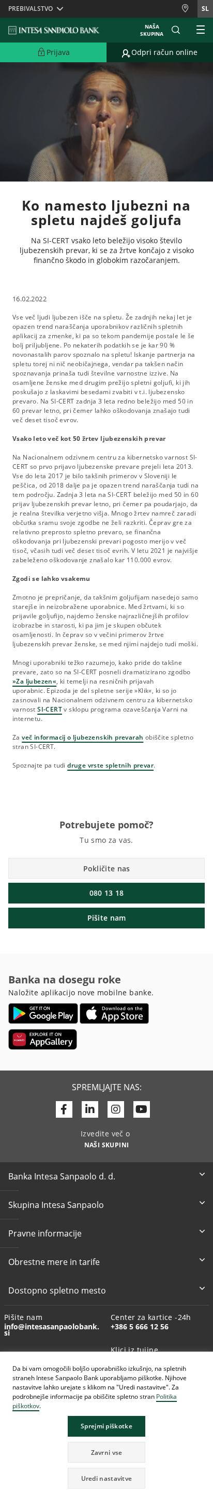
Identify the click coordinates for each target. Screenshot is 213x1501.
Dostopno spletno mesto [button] (57, 1290)
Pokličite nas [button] (106, 868)
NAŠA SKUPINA (151, 30)
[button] (205, 1361)
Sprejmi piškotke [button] (106, 1426)
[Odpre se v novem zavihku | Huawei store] (42, 1039)
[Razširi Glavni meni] (200, 30)
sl (205, 8)
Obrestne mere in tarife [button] (54, 1262)
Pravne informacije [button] (45, 1233)
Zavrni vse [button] (107, 1452)
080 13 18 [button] (106, 893)
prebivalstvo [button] (30, 8)
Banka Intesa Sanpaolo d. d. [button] (61, 1176)
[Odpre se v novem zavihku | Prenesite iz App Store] (114, 1013)
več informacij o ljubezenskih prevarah (82, 737)
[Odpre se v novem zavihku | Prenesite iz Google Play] (43, 1013)
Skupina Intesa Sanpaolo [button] (56, 1205)
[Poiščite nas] (189, 8)
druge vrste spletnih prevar (110, 765)
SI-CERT (49, 709)
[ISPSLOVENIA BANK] (54, 30)
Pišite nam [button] (106, 918)
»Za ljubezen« (34, 681)
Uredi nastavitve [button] (106, 1478)
